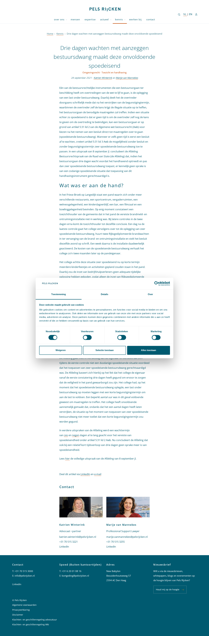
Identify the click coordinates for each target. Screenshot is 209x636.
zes (66, 435)
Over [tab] (150, 294)
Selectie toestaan (104, 350)
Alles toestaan (148, 350)
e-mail (97, 474)
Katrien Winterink (103, 77)
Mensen (75, 19)
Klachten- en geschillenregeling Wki (30, 624)
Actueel (104, 19)
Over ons (59, 19)
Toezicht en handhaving (114, 72)
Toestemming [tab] (58, 294)
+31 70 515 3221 (68, 541)
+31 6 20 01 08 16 (71, 571)
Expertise (90, 19)
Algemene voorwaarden (24, 604)
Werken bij (135, 19)
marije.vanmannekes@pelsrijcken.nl (127, 537)
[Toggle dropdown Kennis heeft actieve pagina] (125, 19)
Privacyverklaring (21, 609)
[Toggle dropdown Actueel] (110, 19)
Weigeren (61, 350)
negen (75, 435)
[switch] (87, 337)
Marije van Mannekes (127, 77)
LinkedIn (85, 474)
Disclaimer (17, 614)
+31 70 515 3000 (24, 571)
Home (50, 33)
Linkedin (16, 584)
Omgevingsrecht (91, 72)
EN (190, 14)
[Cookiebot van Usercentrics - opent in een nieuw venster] (156, 283)
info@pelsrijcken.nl (25, 575)
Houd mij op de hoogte (167, 589)
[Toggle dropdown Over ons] (66, 19)
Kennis (119, 19)
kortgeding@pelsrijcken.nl (75, 575)
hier (67, 458)
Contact (150, 19)
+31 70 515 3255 (115, 541)
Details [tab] (104, 294)
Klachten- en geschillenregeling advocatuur (34, 619)
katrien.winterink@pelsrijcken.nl (77, 537)
